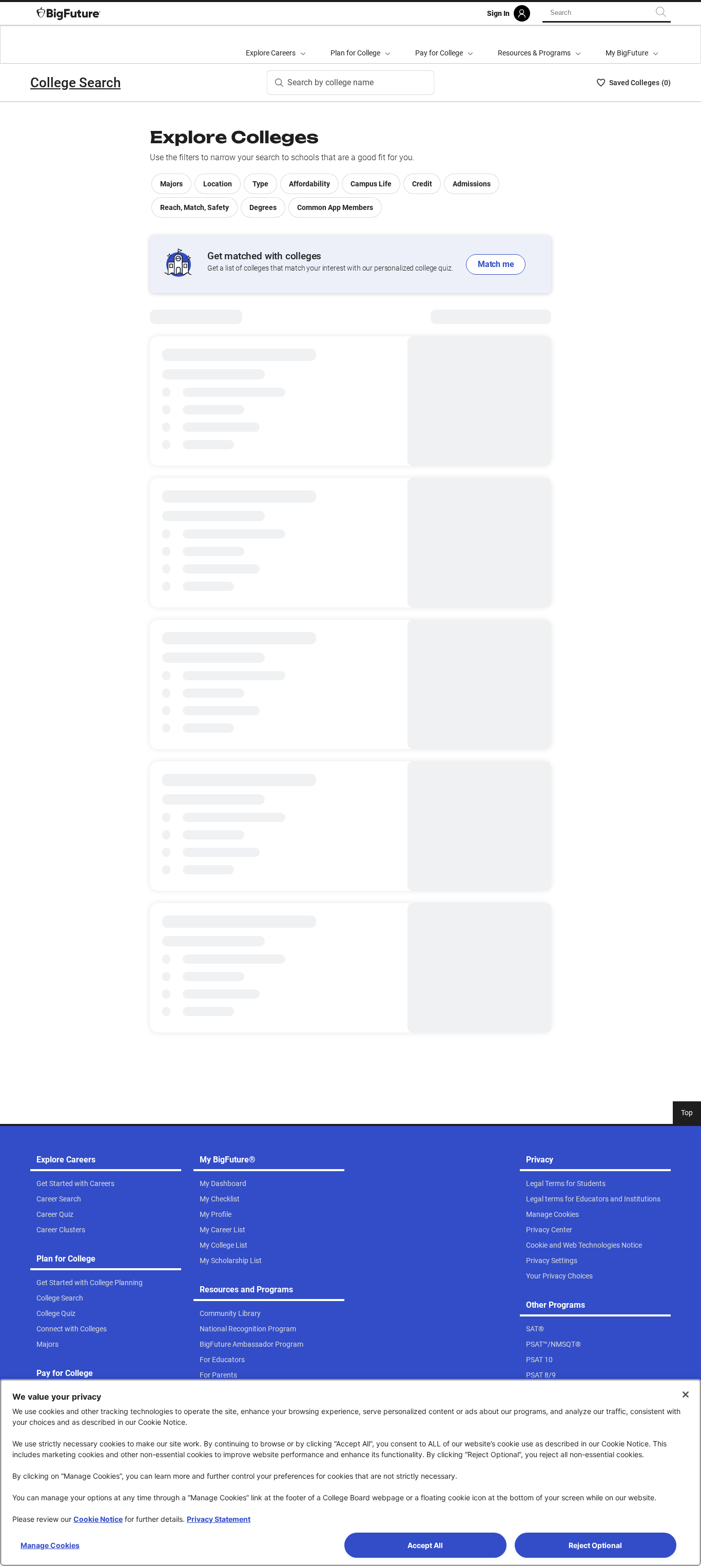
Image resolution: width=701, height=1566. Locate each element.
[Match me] (350, 264)
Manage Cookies (50, 1545)
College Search (75, 82)
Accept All (425, 1545)
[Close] (685, 1394)
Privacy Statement (218, 1519)
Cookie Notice (98, 1519)
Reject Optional (595, 1545)
